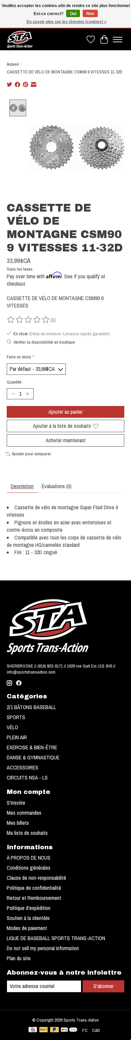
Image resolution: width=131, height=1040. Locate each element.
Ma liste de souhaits (27, 832)
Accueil (13, 64)
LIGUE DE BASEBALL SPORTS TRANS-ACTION (56, 938)
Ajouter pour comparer (31, 454)
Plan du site (19, 958)
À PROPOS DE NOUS (28, 857)
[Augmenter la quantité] (27, 393)
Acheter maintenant (66, 440)
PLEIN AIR (17, 737)
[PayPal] (43, 1030)
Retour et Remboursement (34, 898)
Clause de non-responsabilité (36, 877)
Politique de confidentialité (34, 887)
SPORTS (16, 717)
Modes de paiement (27, 928)
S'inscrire (16, 802)
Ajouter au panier (65, 411)
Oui (73, 13)
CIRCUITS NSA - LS (27, 777)
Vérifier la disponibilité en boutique (44, 342)
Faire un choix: (20, 357)
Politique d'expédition (28, 908)
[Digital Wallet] (69, 1030)
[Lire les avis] (28, 320)
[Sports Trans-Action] (20, 39)
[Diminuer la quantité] (13, 393)
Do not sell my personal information (43, 948)
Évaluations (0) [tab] (57, 486)
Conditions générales (28, 867)
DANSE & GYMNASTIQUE (33, 757)
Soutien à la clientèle (28, 918)
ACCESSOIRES (22, 767)
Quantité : (15, 382)
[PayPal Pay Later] (54, 1030)
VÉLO (12, 727)
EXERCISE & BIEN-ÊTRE (32, 747)
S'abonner (103, 986)
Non (90, 13)
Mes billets (18, 822)
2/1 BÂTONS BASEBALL (31, 707)
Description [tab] (22, 486)
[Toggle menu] (117, 39)
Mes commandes (24, 812)
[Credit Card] (33, 1030)
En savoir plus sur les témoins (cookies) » (66, 21)
